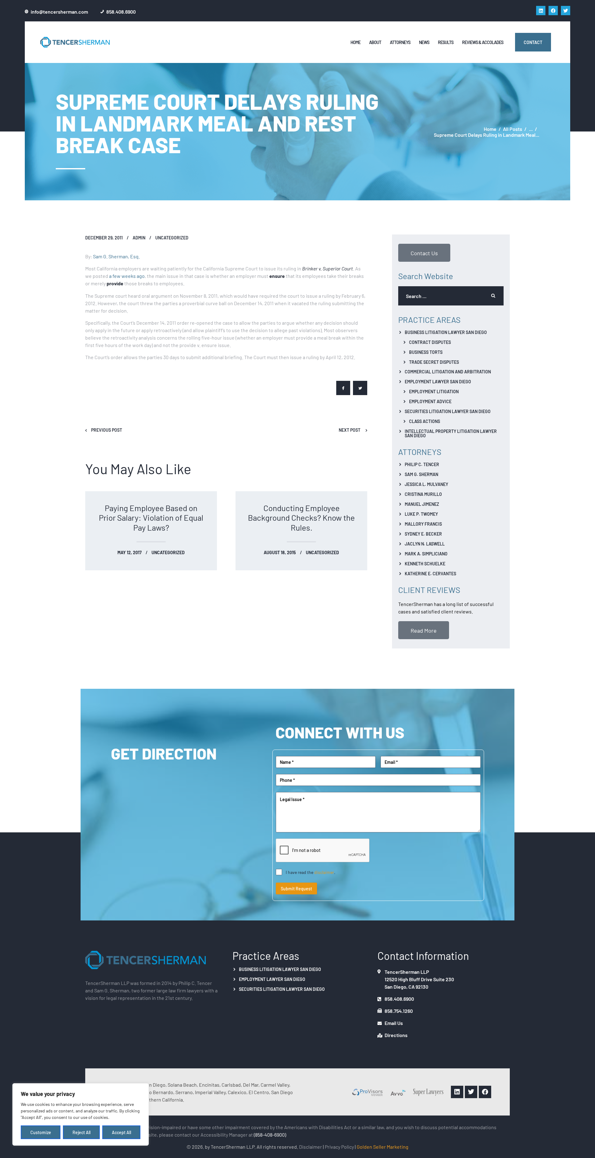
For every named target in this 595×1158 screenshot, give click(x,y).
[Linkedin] (540, 10)
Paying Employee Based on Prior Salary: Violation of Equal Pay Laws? (151, 517)
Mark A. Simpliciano (426, 553)
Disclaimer (310, 1146)
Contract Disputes (430, 342)
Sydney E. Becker (423, 534)
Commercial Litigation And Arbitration (448, 371)
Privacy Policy (339, 1146)
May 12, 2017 (129, 552)
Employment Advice (430, 401)
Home (490, 129)
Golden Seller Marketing (382, 1146)
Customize (40, 1132)
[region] (80, 1114)
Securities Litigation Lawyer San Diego (448, 411)
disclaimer (324, 872)
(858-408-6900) (270, 1134)
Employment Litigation (434, 391)
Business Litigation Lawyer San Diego (446, 332)
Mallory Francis (423, 524)
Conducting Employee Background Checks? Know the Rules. (301, 517)
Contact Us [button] (424, 252)
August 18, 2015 (280, 552)
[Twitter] (565, 10)
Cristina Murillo (423, 494)
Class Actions (424, 421)
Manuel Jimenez (422, 504)
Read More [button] (424, 630)
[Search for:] (451, 296)
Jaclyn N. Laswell (425, 543)
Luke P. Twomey (421, 514)
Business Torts (426, 352)
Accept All (121, 1132)
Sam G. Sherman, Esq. (116, 256)
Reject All (81, 1132)
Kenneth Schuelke (425, 563)
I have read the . (310, 872)
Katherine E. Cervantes (430, 573)
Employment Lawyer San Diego (438, 381)
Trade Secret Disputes (434, 362)
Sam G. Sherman (421, 474)
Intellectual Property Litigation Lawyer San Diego (451, 433)
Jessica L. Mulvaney (426, 484)
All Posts (512, 129)
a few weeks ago (127, 276)
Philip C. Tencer (422, 464)
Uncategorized (171, 237)
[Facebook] (553, 10)
